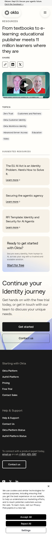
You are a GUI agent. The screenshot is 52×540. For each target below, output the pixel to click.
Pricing (6, 383)
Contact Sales (9, 395)
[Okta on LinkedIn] (16, 481)
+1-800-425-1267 (27, 454)
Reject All (26, 523)
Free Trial (7, 389)
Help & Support (10, 418)
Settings (26, 530)
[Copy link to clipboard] (5, 64)
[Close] (48, 486)
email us (6, 454)
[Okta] (12, 12)
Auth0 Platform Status (14, 436)
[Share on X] (20, 64)
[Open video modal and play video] (26, 85)
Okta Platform (9, 370)
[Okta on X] (10, 481)
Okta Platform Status (13, 430)
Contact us (14, 464)
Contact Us (8, 424)
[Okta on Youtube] (3, 481)
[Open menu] (45, 12)
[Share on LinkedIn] (12, 64)
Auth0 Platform (10, 377)
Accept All (25, 517)
